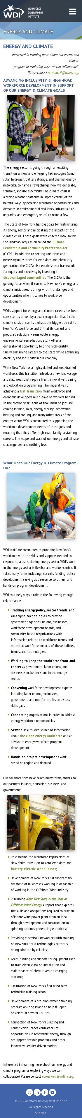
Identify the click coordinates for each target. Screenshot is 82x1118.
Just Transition (31, 391)
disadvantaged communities (24, 277)
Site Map (40, 1113)
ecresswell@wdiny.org (63, 72)
